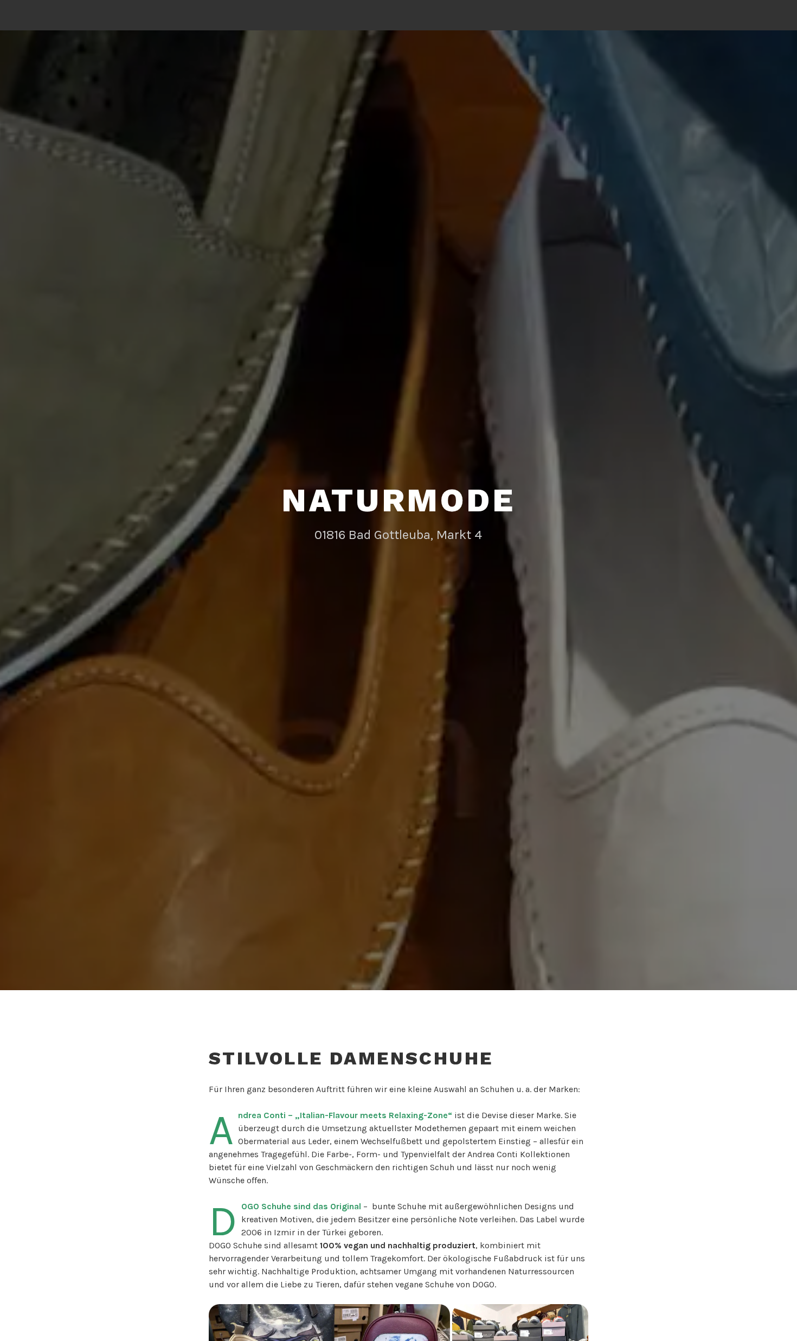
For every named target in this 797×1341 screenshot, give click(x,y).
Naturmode (398, 500)
